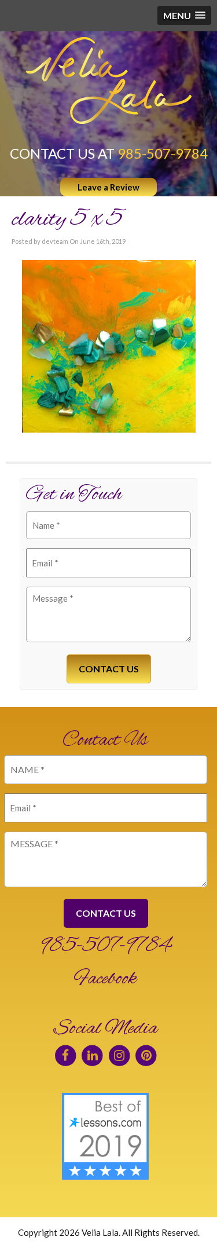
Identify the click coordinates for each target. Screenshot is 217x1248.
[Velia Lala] (108, 80)
